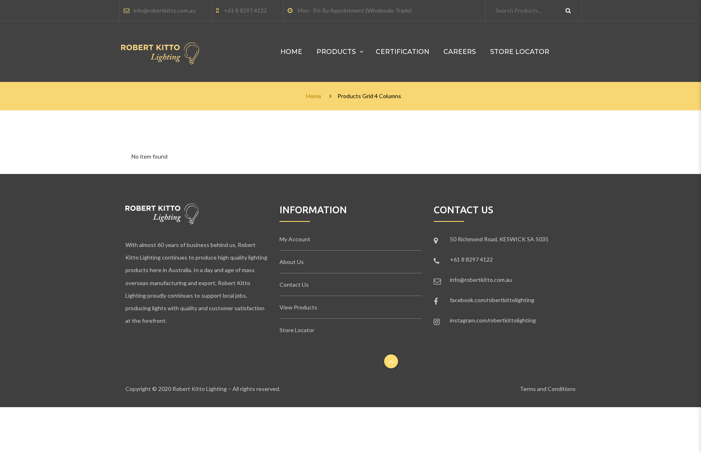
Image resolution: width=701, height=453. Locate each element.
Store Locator (519, 52)
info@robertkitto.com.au (164, 10)
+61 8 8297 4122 (245, 10)
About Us (292, 261)
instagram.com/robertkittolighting (493, 320)
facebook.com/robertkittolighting (492, 299)
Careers (459, 52)
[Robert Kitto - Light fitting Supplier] (160, 46)
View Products (298, 307)
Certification (402, 52)
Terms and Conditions (548, 388)
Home (291, 52)
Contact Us (294, 284)
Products (336, 52)
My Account (295, 239)
